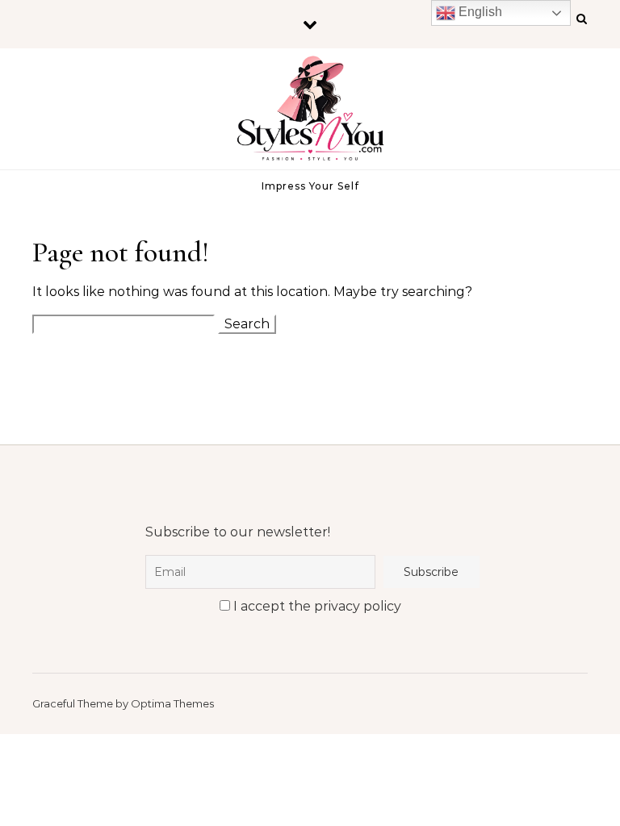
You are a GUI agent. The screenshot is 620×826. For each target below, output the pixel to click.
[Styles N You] (310, 113)
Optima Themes (172, 703)
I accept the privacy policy (315, 606)
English (478, 12)
